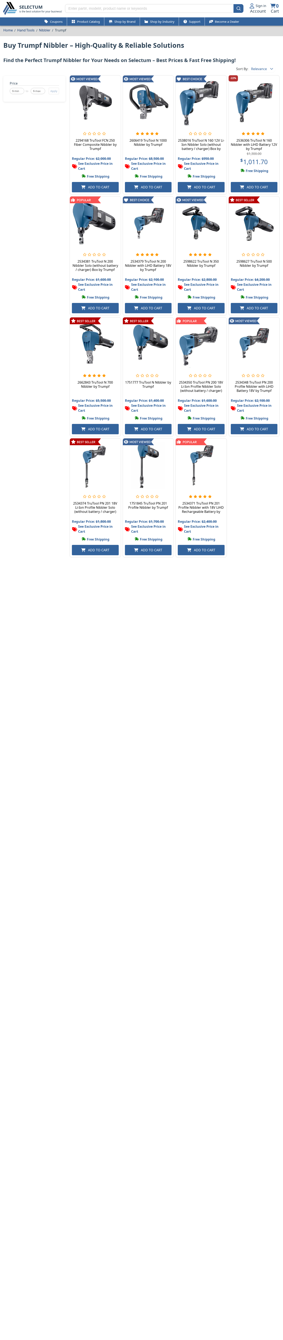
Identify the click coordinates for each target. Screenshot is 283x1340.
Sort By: (242, 69)
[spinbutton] (17, 91)
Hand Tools (25, 30)
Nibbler (44, 30)
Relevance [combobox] (259, 69)
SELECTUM (31, 7)
